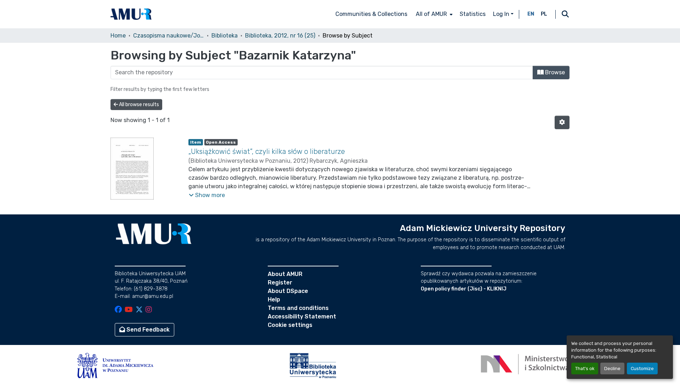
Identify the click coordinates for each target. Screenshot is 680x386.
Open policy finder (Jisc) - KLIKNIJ (463, 289)
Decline (612, 368)
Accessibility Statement (302, 316)
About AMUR (285, 274)
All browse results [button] (138, 105)
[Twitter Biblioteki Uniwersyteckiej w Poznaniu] (139, 310)
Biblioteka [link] (224, 35)
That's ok (584, 368)
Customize (642, 368)
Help (274, 299)
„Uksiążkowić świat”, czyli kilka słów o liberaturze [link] (266, 151)
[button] (131, 14)
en (530, 14)
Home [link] (118, 35)
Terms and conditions (298, 308)
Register (280, 282)
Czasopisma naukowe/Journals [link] (168, 35)
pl (544, 14)
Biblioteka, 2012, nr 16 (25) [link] (280, 35)
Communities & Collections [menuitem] (371, 14)
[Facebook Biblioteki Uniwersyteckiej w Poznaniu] (118, 310)
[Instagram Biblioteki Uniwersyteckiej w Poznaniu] (149, 310)
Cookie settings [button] (290, 325)
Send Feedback (147, 329)
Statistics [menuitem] (473, 14)
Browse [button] (554, 72)
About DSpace (288, 291)
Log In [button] (502, 14)
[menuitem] (433, 14)
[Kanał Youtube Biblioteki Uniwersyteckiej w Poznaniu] (129, 310)
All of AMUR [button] (431, 14)
